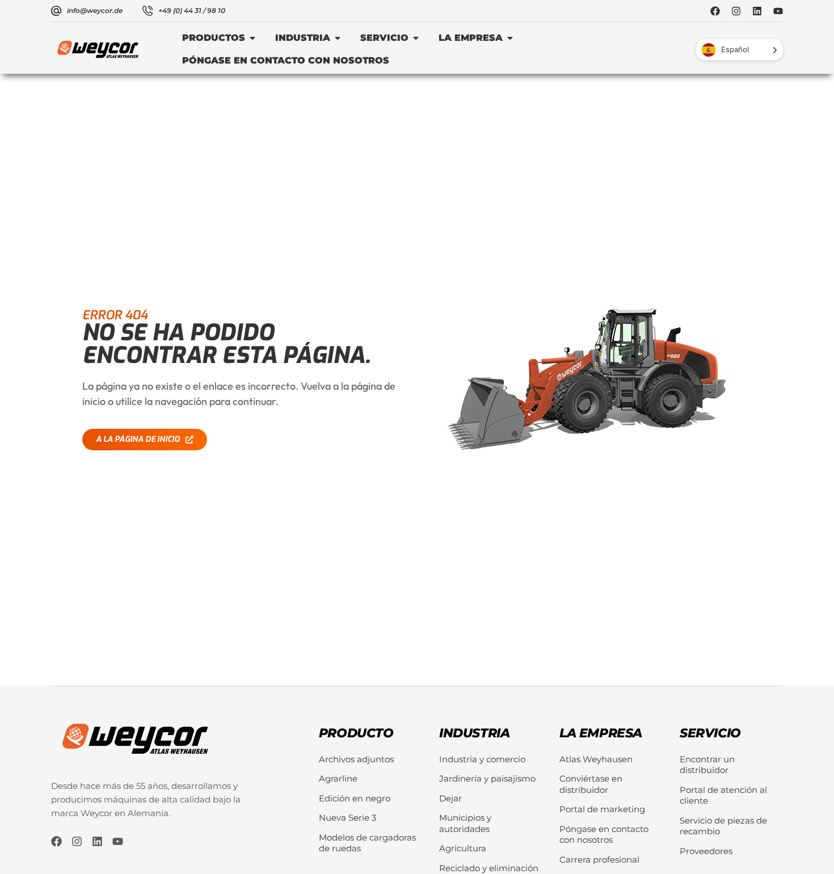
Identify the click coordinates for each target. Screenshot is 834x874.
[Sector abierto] (337, 38)
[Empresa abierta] (510, 38)
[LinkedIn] (757, 11)
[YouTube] (778, 11)
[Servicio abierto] (415, 38)
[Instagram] (736, 11)
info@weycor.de (95, 10)
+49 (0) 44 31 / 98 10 (191, 10)
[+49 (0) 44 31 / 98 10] (147, 11)
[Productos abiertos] (252, 38)
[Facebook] (715, 11)
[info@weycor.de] (56, 11)
